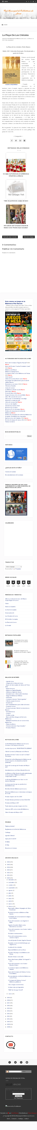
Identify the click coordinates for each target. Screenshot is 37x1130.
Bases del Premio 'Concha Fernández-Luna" (17, 366)
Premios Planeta (10, 727)
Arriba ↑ (27, 1118)
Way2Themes (15, 1113)
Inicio (8, 1118)
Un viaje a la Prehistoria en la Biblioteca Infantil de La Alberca (16, 175)
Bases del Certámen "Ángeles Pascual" (16, 362)
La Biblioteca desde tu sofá (13, 389)
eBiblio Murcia (9, 382)
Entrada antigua (29, 237)
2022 (8, 872)
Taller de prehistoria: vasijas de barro (16, 201)
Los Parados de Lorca (11, 616)
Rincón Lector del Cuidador (13, 418)
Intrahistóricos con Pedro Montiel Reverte (17, 770)
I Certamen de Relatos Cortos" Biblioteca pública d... (17, 981)
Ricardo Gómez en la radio (15, 956)
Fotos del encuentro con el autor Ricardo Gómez (17, 964)
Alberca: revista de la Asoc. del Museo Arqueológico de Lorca (16, 599)
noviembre (12, 882)
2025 (8, 864)
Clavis (7, 603)
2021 (8, 875)
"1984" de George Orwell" (15, 990)
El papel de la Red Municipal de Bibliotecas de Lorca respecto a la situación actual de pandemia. (18, 761)
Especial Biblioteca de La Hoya (17, 950)
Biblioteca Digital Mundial (13, 690)
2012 (8, 1016)
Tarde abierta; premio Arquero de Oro (16, 806)
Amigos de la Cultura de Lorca (14, 683)
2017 (8, 1003)
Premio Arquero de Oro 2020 (13, 796)
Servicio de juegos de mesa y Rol (14, 420)
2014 (8, 1011)
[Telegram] (23, 582)
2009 (8, 1024)
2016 (8, 1005)
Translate (18, 569)
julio (10, 893)
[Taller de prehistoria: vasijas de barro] (16, 189)
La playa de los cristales (15, 947)
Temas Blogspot (32, 1113)
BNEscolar (9, 697)
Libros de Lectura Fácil (11, 402)
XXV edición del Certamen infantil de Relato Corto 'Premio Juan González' (16, 226)
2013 (8, 1013)
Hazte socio (19, 378)
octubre (11, 885)
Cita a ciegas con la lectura (15, 984)
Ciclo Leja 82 (8, 377)
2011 (8, 1019)
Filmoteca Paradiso (10, 386)
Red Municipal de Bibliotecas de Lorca (17, 38)
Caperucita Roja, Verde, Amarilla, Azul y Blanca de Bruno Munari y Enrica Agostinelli (21, 663)
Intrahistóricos (10, 711)
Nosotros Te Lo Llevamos (12, 409)
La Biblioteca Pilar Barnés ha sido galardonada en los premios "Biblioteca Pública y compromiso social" (18, 775)
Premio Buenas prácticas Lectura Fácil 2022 (17, 800)
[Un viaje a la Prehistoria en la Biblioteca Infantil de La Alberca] (16, 162)
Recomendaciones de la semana (14, 475)
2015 (8, 1008)
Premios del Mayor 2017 (12, 803)
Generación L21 (9, 613)
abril (10, 901)
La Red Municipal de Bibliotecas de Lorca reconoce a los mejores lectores (17, 744)
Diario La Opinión (10, 606)
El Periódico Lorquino (11, 619)
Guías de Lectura (10, 388)
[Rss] (29, 582)
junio (10, 896)
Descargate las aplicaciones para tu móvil (17, 380)
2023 (18, 405)
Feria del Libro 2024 (11, 393)
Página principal (9, 826)
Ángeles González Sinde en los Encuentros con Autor (17, 925)
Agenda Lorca (10, 681)
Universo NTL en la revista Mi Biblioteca (17, 809)
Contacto (14, 1118)
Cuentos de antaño (10, 472)
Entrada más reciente (10, 237)
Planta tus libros (10, 724)
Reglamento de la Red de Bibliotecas (15, 829)
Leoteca (8, 713)
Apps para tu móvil (10, 838)
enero (10, 994)
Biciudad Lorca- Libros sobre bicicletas (17, 694)
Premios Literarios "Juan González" (15, 726)
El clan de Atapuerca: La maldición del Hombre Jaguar (22, 651)
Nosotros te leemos (11, 848)
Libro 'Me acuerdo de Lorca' (13, 397)
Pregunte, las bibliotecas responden (15, 416)
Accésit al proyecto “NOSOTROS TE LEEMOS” (18, 748)
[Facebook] (8, 582)
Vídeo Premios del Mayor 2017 (14, 812)
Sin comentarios (9, 40)
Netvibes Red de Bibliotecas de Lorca (16, 789)
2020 (8, 878)
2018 (8, 1000)
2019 (8, 997)
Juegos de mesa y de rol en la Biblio (15, 395)
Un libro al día (10, 715)
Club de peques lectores (13, 701)
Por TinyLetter (18, 1098)
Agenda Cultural (9, 835)
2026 (8, 862)
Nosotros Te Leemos (11, 407)
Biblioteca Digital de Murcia (14, 692)
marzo (11, 904)
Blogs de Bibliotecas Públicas (14, 695)
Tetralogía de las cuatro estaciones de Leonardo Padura (21, 641)
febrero (11, 906)
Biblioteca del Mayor (11, 370)
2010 (8, 1021)
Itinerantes (8, 391)
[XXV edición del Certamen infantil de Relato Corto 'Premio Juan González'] (16, 214)
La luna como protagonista (16, 987)
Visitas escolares (10, 421)
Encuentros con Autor (11, 384)
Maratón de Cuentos (11, 405)
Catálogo (7, 832)
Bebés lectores (10, 688)
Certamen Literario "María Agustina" (16, 699)
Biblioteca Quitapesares (12, 371)
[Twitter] (13, 582)
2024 (8, 867)
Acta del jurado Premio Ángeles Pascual (19, 940)
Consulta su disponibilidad (11, 84)
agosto (11, 890)
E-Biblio (7, 842)
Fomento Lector (11, 706)
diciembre (12, 879)
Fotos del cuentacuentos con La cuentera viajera (17, 936)
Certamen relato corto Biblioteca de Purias (17, 373)
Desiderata (9, 703)
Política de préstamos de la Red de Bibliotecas (18, 414)
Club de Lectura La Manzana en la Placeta (17, 751)
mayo (10, 898)
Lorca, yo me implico (11, 404)
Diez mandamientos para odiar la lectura (17, 704)
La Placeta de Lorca (10, 622)
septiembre (12, 888)
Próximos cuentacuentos (15, 933)
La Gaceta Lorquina (10, 610)
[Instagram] (18, 582)
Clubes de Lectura (10, 378)
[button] (5, 1)
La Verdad (8, 625)
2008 (8, 1027)
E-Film (7, 845)
